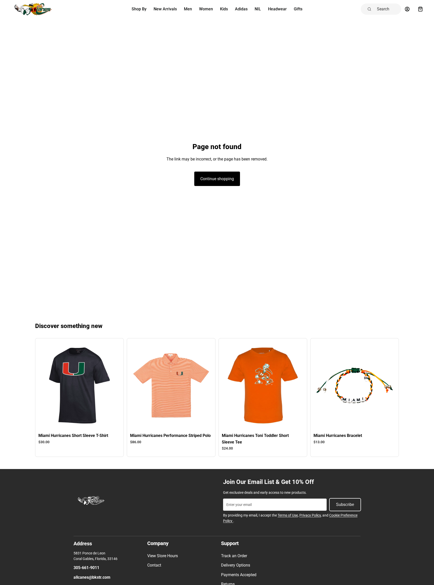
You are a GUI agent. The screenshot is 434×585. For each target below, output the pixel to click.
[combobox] (387, 9)
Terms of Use (288, 515)
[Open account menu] (407, 9)
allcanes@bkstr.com (92, 577)
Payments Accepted (238, 574)
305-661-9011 (86, 567)
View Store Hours (162, 555)
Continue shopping (217, 178)
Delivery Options (235, 565)
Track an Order (234, 555)
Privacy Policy (310, 515)
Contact (154, 565)
